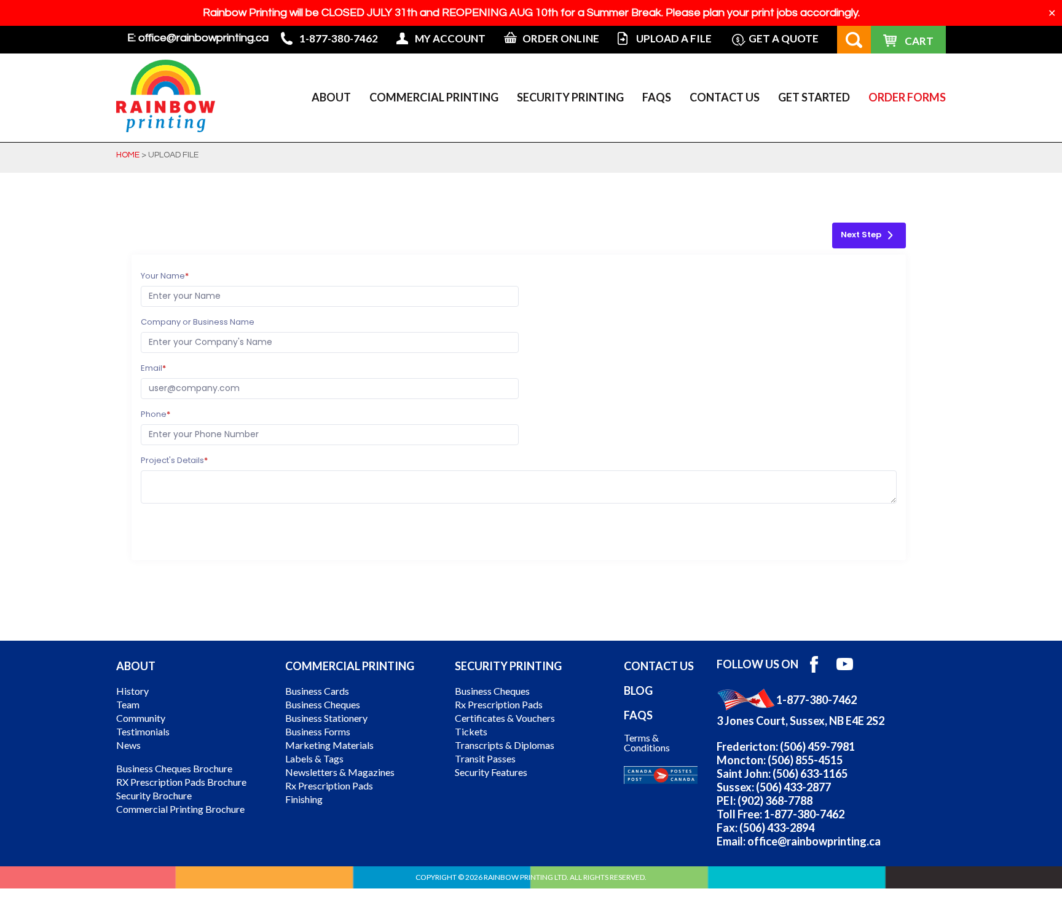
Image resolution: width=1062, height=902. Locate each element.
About (331, 97)
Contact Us (725, 97)
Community (140, 718)
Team (128, 705)
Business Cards (317, 691)
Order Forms (907, 97)
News (128, 745)
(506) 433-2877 (793, 787)
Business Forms (317, 732)
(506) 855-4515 (805, 760)
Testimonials (143, 732)
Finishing (304, 799)
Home (128, 155)
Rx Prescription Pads (329, 786)
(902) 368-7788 (775, 800)
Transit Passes (485, 759)
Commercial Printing (433, 97)
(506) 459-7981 (817, 746)
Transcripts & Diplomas (504, 745)
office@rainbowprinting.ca (203, 38)
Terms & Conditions (647, 743)
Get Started (814, 97)
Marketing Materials (329, 745)
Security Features (491, 772)
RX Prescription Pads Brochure (181, 782)
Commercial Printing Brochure (180, 809)
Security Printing (570, 97)
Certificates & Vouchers (505, 718)
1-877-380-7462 (816, 699)
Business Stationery (326, 718)
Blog (638, 690)
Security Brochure (154, 796)
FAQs (656, 97)
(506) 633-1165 (810, 773)
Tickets (471, 732)
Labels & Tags (314, 759)
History (132, 691)
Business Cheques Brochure (174, 768)
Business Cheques (322, 705)
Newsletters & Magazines (340, 772)
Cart (919, 40)
